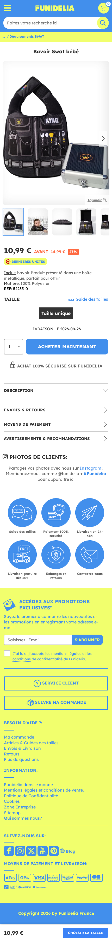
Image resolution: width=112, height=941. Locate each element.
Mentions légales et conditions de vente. (44, 790)
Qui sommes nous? (23, 818)
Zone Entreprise (20, 807)
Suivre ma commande (60, 702)
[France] (9, 851)
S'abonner (87, 639)
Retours (12, 753)
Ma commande (19, 737)
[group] (13, 222)
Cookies (12, 801)
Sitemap (12, 812)
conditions (22, 659)
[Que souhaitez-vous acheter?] (7, 8)
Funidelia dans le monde (28, 784)
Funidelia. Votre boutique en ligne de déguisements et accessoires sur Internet (54, 8)
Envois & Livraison (22, 748)
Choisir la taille (85, 933)
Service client (60, 683)
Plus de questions (21, 759)
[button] (103, 138)
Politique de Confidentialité (31, 795)
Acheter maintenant (67, 347)
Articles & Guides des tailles (31, 742)
